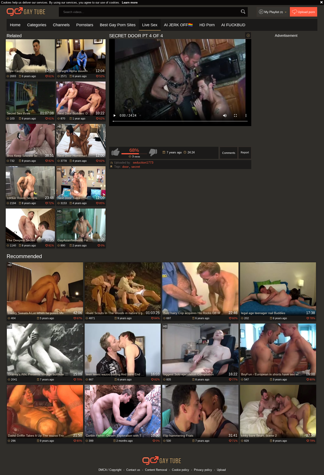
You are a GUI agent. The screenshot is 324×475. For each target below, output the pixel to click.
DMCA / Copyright (110, 469)
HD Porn (207, 25)
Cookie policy (180, 469)
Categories (36, 25)
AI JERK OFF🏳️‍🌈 (178, 25)
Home (15, 25)
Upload (221, 469)
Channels (61, 25)
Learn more (130, 2)
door (125, 166)
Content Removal (156, 469)
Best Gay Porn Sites (118, 25)
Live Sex (149, 25)
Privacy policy (203, 469)
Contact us (133, 469)
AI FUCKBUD (233, 25)
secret (135, 166)
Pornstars (84, 25)
